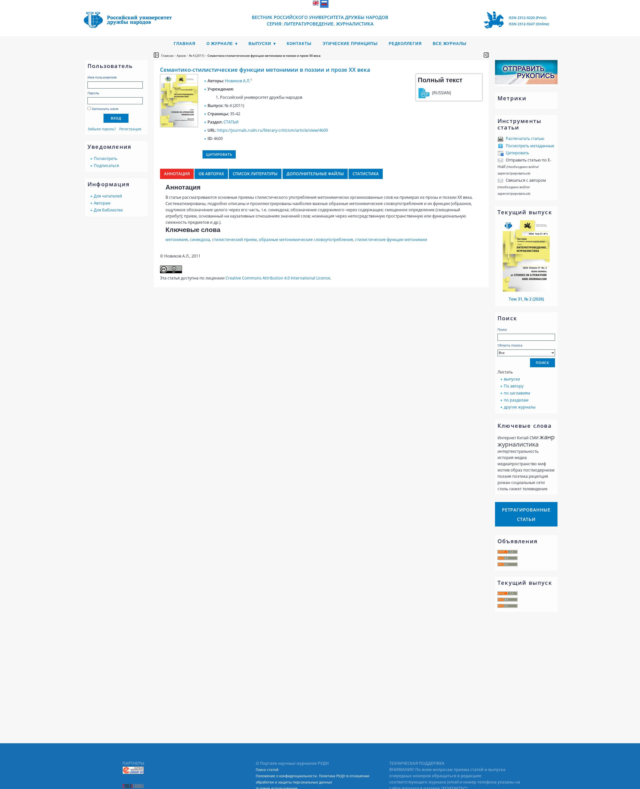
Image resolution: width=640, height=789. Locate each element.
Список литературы (255, 173)
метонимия (177, 239)
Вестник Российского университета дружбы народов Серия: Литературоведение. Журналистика (320, 20)
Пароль (93, 93)
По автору (514, 386)
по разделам (516, 400)
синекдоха (200, 239)
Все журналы (449, 44)
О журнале (219, 44)
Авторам (102, 203)
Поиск (502, 329)
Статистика (365, 173)
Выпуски (259, 44)
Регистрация (130, 128)
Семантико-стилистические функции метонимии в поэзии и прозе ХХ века (264, 56)
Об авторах (211, 173)
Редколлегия (405, 44)
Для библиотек (108, 210)
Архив (181, 56)
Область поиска (510, 345)
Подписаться (106, 165)
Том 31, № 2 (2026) (526, 299)
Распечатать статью (525, 138)
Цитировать (517, 153)
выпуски (512, 379)
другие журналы (520, 407)
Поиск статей (267, 769)
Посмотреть (105, 158)
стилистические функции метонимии (391, 239)
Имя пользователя (102, 77)
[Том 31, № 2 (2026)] (526, 290)
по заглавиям (517, 393)
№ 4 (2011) (196, 56)
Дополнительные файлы (315, 173)
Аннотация (177, 173)
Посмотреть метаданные (530, 145)
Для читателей (108, 196)
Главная (185, 44)
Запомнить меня (105, 108)
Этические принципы (350, 44)
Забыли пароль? (102, 128)
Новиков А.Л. (237, 81)
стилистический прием (234, 239)
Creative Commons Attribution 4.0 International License (278, 278)
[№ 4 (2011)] (179, 125)
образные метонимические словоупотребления (306, 239)
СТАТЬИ (231, 122)
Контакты (299, 44)
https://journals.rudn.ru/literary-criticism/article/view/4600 (272, 130)
